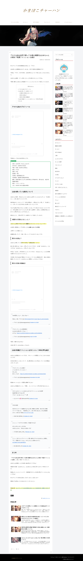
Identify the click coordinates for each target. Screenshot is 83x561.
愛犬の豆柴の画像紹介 (25, 97)
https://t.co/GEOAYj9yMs (23, 333)
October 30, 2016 (33, 398)
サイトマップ (70, 557)
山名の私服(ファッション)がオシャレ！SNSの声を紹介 (31, 99)
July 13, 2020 (33, 336)
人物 (12, 495)
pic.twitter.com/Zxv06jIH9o (35, 333)
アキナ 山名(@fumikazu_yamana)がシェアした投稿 (27, 153)
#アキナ (25, 412)
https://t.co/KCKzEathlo (43, 319)
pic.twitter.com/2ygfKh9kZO (19, 442)
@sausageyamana (29, 319)
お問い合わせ (64, 557)
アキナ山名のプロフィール (25, 89)
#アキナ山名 (30, 412)
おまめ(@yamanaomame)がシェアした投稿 (27, 309)
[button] (72, 54)
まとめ (20, 101)
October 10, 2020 (34, 322)
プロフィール (57, 557)
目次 (29, 86)
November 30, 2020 (35, 377)
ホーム (52, 557)
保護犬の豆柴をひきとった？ (26, 93)
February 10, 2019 (29, 431)
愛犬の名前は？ (23, 95)
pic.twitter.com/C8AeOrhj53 (39, 374)
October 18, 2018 (28, 416)
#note (35, 319)
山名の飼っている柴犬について (26, 91)
